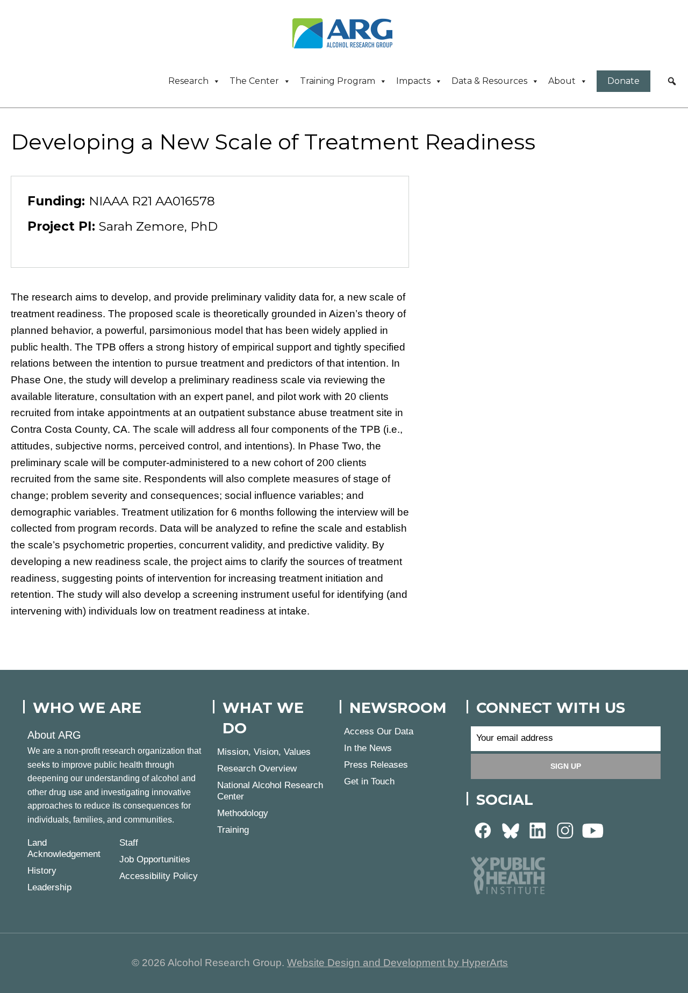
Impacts (413, 81)
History (41, 871)
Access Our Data (378, 731)
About (562, 81)
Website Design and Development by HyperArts (397, 962)
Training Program (337, 81)
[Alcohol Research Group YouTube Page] (592, 830)
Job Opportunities (154, 859)
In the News (368, 748)
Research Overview (257, 768)
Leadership (49, 887)
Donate (623, 81)
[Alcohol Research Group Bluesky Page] (510, 830)
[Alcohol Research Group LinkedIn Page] (538, 830)
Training (233, 830)
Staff (128, 843)
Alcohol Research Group (346, 33)
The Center (254, 81)
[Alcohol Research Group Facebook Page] (483, 830)
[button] (671, 81)
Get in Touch (369, 781)
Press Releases (376, 765)
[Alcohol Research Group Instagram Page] (565, 830)
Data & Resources (489, 81)
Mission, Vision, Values (264, 752)
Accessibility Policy (158, 876)
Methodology (242, 813)
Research (188, 81)
